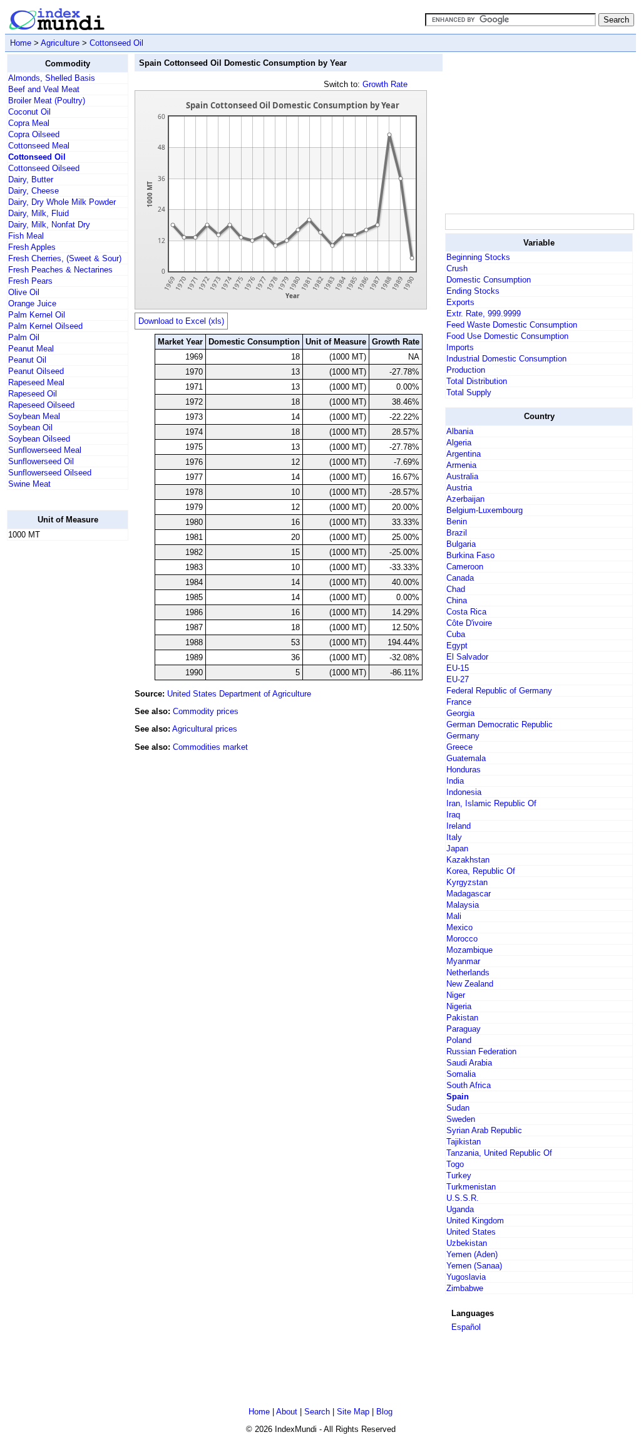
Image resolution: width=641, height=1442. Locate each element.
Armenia (461, 465)
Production (465, 370)
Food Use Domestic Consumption (507, 336)
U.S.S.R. (462, 1198)
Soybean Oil (30, 427)
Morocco (462, 938)
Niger (455, 995)
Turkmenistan (471, 1186)
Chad (455, 589)
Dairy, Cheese (33, 190)
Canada (460, 578)
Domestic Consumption (488, 279)
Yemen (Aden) (472, 1254)
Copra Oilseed (33, 134)
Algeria (458, 442)
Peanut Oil (27, 360)
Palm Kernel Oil (36, 314)
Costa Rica (466, 611)
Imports (460, 347)
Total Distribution (476, 381)
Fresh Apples (32, 247)
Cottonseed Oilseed (43, 168)
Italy (454, 837)
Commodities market (210, 747)
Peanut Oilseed (36, 371)
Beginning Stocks (478, 257)
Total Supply (468, 392)
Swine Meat (29, 484)
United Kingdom (475, 1220)
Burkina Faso (470, 555)
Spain (457, 1096)
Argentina (463, 454)
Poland (458, 1040)
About (286, 1411)
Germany (462, 735)
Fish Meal (26, 236)
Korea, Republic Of (480, 871)
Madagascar (468, 893)
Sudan (457, 1108)
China (456, 600)
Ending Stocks (473, 291)
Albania (459, 431)
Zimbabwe (464, 1288)
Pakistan (462, 1017)
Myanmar (463, 961)
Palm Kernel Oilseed (45, 326)
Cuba (455, 634)
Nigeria (458, 1006)
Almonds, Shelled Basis (51, 78)
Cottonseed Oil (116, 43)
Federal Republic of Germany (499, 690)
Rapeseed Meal (36, 382)
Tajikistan (463, 1141)
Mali (453, 916)
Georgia (460, 713)
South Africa (468, 1085)
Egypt (457, 645)
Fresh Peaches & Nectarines (60, 269)
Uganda (460, 1209)
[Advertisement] (57, 738)
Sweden (460, 1119)
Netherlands (468, 972)
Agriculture (60, 43)
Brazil (456, 532)
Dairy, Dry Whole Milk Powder (62, 202)
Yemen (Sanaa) (474, 1265)
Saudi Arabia (469, 1062)
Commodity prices (205, 711)
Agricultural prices (204, 729)
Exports (460, 302)
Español (466, 1327)
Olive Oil (23, 292)
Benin (456, 521)
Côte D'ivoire (469, 623)
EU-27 (457, 679)
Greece (459, 747)
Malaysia (462, 905)
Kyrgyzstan (467, 882)
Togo (455, 1164)
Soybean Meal (34, 416)
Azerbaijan (465, 499)
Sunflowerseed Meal (44, 450)
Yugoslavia (466, 1277)
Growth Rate (385, 84)
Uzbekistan (466, 1243)
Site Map (353, 1411)
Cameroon (464, 566)
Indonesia (463, 792)
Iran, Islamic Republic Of (491, 803)
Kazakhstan (468, 859)
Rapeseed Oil (32, 393)
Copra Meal (28, 123)
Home (20, 43)
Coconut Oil (29, 112)
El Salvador (467, 656)
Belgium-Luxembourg (484, 510)
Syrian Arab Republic (484, 1130)
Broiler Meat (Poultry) (46, 100)
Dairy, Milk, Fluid (38, 213)
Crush (457, 268)
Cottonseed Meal (38, 145)
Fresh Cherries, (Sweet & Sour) (64, 258)
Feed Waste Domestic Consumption (511, 324)
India (455, 781)
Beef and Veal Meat (43, 89)
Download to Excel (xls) (181, 321)
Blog (384, 1411)
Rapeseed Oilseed (41, 405)
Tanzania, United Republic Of (499, 1153)
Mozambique (469, 950)
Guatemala (466, 758)
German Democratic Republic (499, 724)
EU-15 (457, 668)
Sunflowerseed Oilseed (49, 472)
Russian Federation (481, 1051)
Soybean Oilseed (39, 438)
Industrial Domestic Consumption (506, 358)
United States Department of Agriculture (239, 693)
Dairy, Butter (30, 179)
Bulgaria (461, 544)
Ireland (458, 826)
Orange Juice (32, 303)
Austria (459, 487)
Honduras (463, 769)
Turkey (458, 1175)
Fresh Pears (30, 281)
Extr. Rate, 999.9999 (483, 313)
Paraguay (463, 1029)
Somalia (461, 1074)
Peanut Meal (31, 348)
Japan (457, 848)
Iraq (453, 814)
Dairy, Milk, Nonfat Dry (49, 224)
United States (471, 1232)
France (458, 702)
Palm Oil (23, 337)
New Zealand (469, 983)
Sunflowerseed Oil (41, 461)
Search (317, 1411)
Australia (462, 476)
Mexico (459, 927)
